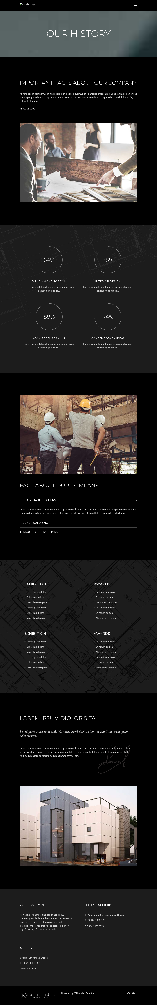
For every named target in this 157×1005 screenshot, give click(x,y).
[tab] (78, 500)
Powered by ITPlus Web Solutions (78, 993)
